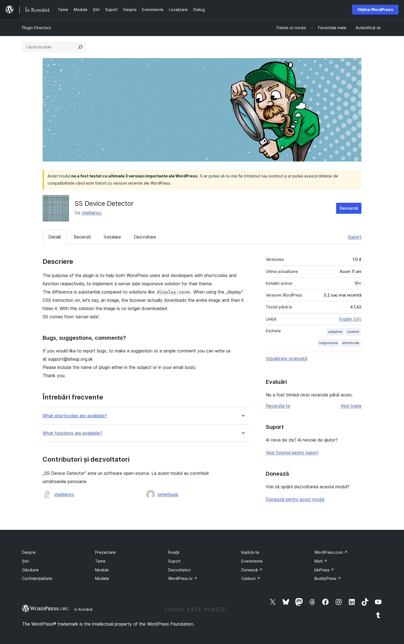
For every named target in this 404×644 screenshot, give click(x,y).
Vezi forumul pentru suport (292, 452)
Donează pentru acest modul (295, 499)
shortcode (350, 343)
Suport (354, 237)
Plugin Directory (36, 27)
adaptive (335, 332)
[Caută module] (80, 47)
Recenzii (82, 237)
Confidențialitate (37, 578)
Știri (25, 561)
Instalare (112, 237)
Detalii (54, 237)
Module (102, 570)
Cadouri (250, 578)
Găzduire (30, 570)
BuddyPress (327, 578)
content (353, 332)
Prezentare (105, 552)
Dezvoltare (145, 237)
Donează (251, 570)
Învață (173, 552)
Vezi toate (351, 406)
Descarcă (349, 208)
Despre (28, 552)
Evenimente (252, 561)
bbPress (324, 570)
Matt (320, 561)
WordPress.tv (182, 578)
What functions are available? (72, 433)
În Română (83, 609)
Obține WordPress (375, 9)
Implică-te (250, 552)
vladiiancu (91, 212)
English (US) (350, 319)
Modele (102, 578)
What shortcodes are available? (75, 415)
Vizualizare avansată (286, 358)
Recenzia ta (278, 406)
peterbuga (168, 494)
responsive (328, 343)
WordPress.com (331, 552)
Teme (100, 561)
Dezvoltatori (179, 570)
